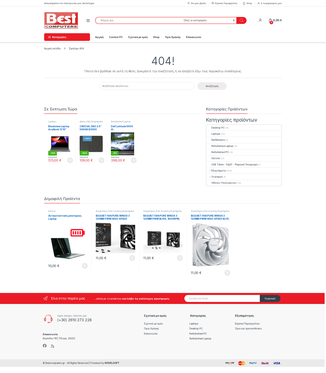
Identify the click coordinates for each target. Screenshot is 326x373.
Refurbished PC (220, 152)
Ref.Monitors (218, 139)
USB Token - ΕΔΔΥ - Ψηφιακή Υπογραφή (234, 164)
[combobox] (138, 20)
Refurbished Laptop (120, 121)
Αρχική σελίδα (52, 48)
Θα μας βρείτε (198, 3)
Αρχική (99, 37)
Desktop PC (218, 127)
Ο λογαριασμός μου (271, 3)
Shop (249, 3)
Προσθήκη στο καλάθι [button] (67, 160)
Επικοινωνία (193, 37)
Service (215, 158)
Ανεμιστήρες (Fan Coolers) (109, 211)
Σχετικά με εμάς (138, 37)
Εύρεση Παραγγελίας (226, 3)
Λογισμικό (217, 176)
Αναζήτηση (212, 86)
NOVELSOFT (112, 362)
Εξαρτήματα (97, 121)
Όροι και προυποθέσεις (248, 328)
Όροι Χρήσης (173, 37)
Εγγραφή (270, 298)
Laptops (52, 121)
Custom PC (116, 37)
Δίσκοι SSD (85, 121)
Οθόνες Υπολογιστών (223, 182)
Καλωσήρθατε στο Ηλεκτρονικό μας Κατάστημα (69, 3)
